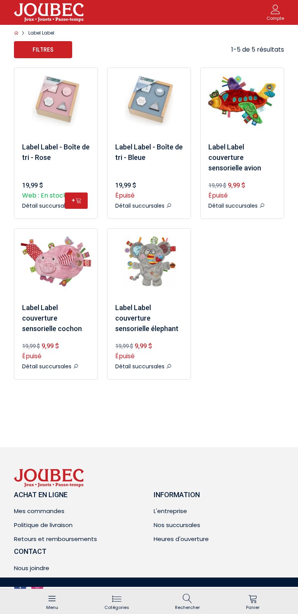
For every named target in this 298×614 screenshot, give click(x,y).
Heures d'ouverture (181, 539)
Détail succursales (47, 206)
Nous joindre (31, 568)
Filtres (43, 49)
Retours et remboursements (55, 539)
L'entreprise (170, 511)
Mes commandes (39, 511)
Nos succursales (177, 525)
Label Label (41, 32)
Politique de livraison (43, 525)
